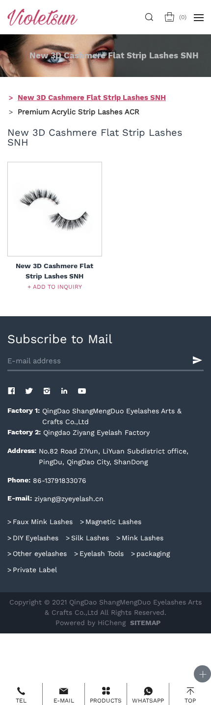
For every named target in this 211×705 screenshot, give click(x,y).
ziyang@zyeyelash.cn (69, 499)
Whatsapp (148, 700)
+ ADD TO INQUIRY (54, 286)
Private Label (35, 570)
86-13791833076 (59, 480)
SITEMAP (145, 623)
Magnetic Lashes (113, 522)
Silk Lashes (90, 538)
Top (190, 700)
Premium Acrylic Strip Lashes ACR (78, 111)
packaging (153, 553)
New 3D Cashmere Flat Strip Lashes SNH (92, 97)
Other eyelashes (40, 553)
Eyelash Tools (101, 553)
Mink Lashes (142, 538)
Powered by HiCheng (90, 623)
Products (106, 700)
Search (151, 17)
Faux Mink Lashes (43, 522)
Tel (21, 700)
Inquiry (182, 17)
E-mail (63, 700)
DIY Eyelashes (35, 538)
